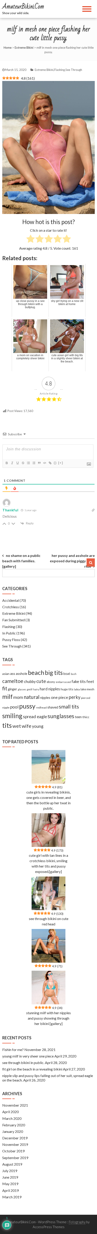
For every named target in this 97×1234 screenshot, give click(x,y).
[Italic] (12, 463)
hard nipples (50, 689)
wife (26, 726)
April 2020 (10, 1112)
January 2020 (12, 1131)
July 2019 (9, 1171)
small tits (69, 707)
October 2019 (13, 1151)
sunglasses (61, 716)
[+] (60, 462)
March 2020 (11, 1118)
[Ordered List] (28, 463)
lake (83, 689)
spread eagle (35, 716)
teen (78, 717)
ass (12, 674)
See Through (73, 70)
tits (7, 725)
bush (73, 673)
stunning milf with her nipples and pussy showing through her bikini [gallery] (48, 1018)
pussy (27, 706)
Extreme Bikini (24, 47)
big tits (54, 672)
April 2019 (10, 1190)
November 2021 (15, 1105)
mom (18, 697)
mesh (90, 689)
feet (90, 681)
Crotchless (10, 607)
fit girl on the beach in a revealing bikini (32, 1069)
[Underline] (17, 463)
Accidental (10, 600)
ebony (51, 682)
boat (66, 674)
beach (36, 672)
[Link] (50, 463)
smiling (12, 715)
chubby (30, 681)
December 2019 (15, 1138)
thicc (85, 717)
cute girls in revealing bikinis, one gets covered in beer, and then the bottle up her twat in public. (48, 800)
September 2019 (15, 1158)
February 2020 (13, 1125)
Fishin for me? (13, 1049)
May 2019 (10, 1184)
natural (31, 697)
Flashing (59, 70)
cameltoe (12, 681)
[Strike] (22, 463)
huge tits (67, 689)
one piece (59, 697)
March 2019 (11, 1197)
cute (41, 681)
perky (74, 697)
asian (5, 674)
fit (4, 688)
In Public (9, 633)
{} (55, 462)
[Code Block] (44, 463)
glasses (22, 689)
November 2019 (15, 1144)
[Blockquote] (39, 463)
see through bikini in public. (23, 1062)
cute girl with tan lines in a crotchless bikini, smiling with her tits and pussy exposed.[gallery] (48, 863)
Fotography (77, 1222)
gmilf (29, 689)
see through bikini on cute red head (48, 921)
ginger (12, 689)
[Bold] (6, 463)
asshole (21, 674)
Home (8, 47)
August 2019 (12, 1164)
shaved (52, 707)
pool (14, 706)
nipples (45, 698)
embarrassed (63, 681)
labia (77, 689)
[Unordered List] (33, 463)
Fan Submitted (13, 620)
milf (7, 696)
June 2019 (10, 1177)
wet (16, 726)
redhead (41, 707)
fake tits (79, 681)
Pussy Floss (11, 639)
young (37, 726)
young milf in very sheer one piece (28, 1056)
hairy (36, 689)
